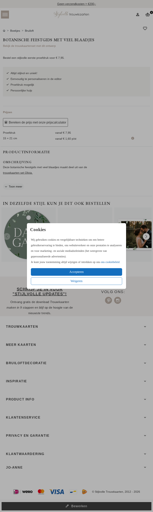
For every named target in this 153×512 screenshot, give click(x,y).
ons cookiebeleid (110, 262)
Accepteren (76, 272)
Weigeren (76, 281)
